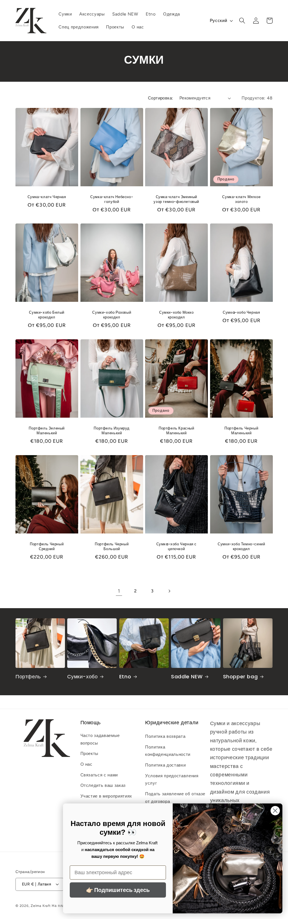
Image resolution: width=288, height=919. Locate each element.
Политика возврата (165, 736)
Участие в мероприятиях (106, 796)
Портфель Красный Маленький (176, 431)
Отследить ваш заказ (103, 785)
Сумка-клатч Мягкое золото (241, 199)
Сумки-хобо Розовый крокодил (111, 315)
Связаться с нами (99, 775)
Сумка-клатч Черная (47, 196)
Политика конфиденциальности (167, 750)
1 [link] (119, 591)
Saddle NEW (186, 676)
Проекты (89, 753)
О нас (86, 764)
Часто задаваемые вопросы (100, 739)
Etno (125, 676)
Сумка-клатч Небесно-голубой (111, 199)
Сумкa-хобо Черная (241, 312)
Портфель (28, 676)
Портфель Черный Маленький (241, 431)
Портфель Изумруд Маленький (112, 431)
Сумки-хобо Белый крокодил (46, 315)
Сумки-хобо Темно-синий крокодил (241, 547)
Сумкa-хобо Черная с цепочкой (176, 547)
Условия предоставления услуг (172, 779)
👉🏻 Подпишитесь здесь (118, 890)
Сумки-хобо (82, 676)
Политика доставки (165, 765)
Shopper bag (240, 676)
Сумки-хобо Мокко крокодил (176, 315)
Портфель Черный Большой (112, 547)
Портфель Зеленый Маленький (47, 431)
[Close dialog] (275, 811)
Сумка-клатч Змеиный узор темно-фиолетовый (176, 199)
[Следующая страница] (169, 591)
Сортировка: (160, 98)
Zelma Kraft (41, 906)
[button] (242, 20)
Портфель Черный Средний (47, 547)
